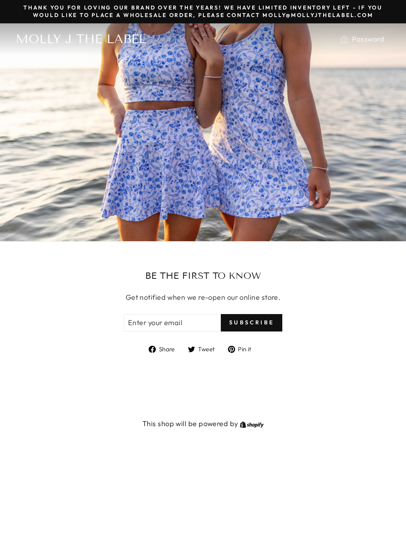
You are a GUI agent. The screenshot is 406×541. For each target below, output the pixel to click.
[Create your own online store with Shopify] (252, 423)
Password (368, 39)
